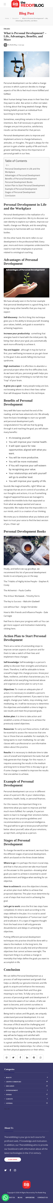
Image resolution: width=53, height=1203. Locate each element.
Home (7, 18)
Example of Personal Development (21, 189)
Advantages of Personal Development (22, 175)
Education (15, 18)
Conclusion (10, 195)
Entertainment (27, 1090)
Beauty (27, 1077)
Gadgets (27, 1099)
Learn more (12, 1159)
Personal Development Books (19, 182)
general (27, 1103)
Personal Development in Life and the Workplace (22, 170)
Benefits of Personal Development (21, 178)
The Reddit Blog (40, 1193)
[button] (5, 1197)
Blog (20, 1197)
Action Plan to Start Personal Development (25, 185)
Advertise (30, 1197)
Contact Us (43, 1197)
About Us (11, 1197)
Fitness (27, 1094)
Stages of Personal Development (20, 192)
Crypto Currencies (27, 1081)
